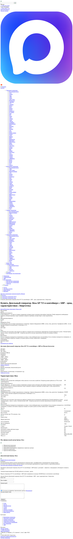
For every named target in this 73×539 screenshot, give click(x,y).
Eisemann (11, 239)
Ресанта (11, 269)
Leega (10, 135)
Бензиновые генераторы (12, 166)
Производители (7, 505)
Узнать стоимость (5, 365)
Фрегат (11, 165)
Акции (9, 272)
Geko (10, 117)
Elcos (10, 107)
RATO (10, 198)
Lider (10, 266)
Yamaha (11, 154)
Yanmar (11, 156)
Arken (10, 98)
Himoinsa (11, 126)
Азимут (11, 157)
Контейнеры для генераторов (13, 273)
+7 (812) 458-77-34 (5, 8)
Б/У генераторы (7, 279)
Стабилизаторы (10, 264)
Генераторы (6, 276)
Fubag (10, 116)
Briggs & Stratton (13, 171)
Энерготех (11, 270)
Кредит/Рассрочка (5, 309)
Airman (11, 94)
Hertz (10, 125)
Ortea (10, 268)
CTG (10, 103)
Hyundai (11, 129)
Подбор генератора (5, 537)
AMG (10, 96)
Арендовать (13, 309)
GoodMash (11, 122)
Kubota (10, 134)
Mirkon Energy (12, 221)
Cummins (11, 104)
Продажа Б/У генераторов (12, 281)
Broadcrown (12, 100)
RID (10, 149)
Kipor (10, 131)
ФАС (10, 233)
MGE (10, 138)
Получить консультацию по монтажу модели (11, 465)
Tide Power (11, 152)
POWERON (12, 224)
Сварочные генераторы (12, 234)
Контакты (5, 291)
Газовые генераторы (11, 210)
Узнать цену (19, 309)
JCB (10, 130)
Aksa (10, 95)
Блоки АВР (9, 263)
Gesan (10, 120)
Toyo (10, 153)
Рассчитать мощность (8, 511)
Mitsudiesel (11, 140)
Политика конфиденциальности (8, 536)
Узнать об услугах (5, 372)
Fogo (10, 113)
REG (10, 227)
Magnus (11, 136)
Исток (10, 161)
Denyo (10, 105)
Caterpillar (11, 102)
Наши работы (6, 290)
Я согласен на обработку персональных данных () (17, 490)
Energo (10, 109)
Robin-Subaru (12, 201)
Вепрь (10, 160)
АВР (4, 278)
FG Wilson (11, 112)
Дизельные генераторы (12, 90)
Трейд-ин (8, 283)
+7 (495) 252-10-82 (5, 5)
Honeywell (11, 218)
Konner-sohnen (12, 133)
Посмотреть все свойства (7, 343)
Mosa (10, 196)
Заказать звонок (4, 10)
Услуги (5, 287)
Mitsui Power (12, 142)
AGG (10, 93)
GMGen (11, 121)
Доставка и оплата (7, 288)
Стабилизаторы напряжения (10, 522)
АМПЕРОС (12, 158)
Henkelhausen (12, 124)
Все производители (14, 91)
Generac (11, 216)
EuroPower (11, 241)
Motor (10, 143)
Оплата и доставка (7, 509)
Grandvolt (11, 185)
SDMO (10, 151)
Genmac (11, 118)
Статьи (5, 507)
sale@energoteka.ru (5, 9)
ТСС (10, 163)
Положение (29, 490)
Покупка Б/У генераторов (12, 282)
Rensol (10, 148)
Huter (10, 127)
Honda (10, 187)
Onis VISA (11, 145)
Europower (11, 111)
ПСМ (10, 162)
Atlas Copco (12, 99)
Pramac (10, 147)
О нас (4, 503)
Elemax (11, 108)
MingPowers (12, 139)
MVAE (10, 144)
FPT (10, 114)
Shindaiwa (11, 256)
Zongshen (11, 205)
